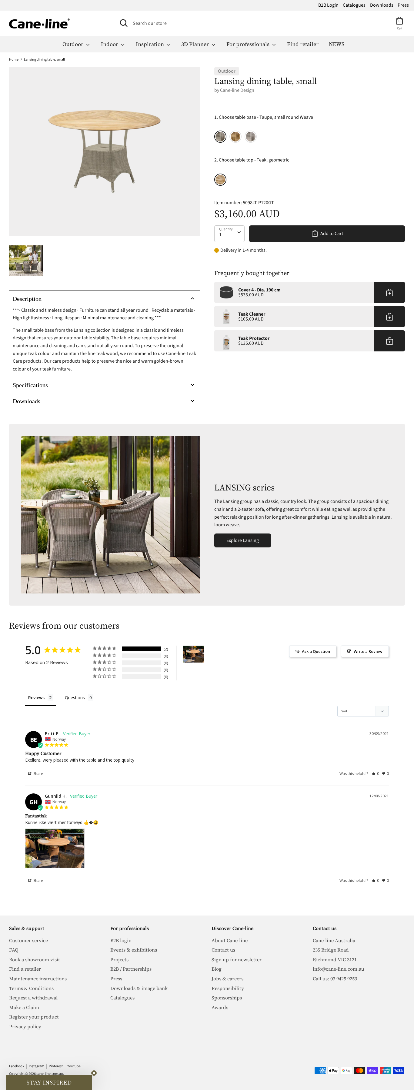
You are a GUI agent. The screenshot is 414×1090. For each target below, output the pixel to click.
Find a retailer (25, 968)
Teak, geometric (220, 180)
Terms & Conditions (31, 988)
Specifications (30, 385)
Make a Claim (24, 1007)
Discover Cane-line (232, 928)
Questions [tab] (75, 697)
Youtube (74, 1066)
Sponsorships (227, 997)
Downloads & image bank (139, 988)
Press (403, 5)
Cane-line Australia (334, 940)
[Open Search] (124, 23)
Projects (119, 959)
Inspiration (150, 44)
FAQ (13, 949)
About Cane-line (230, 940)
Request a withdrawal (33, 997)
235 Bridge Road (331, 949)
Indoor (110, 44)
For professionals (248, 44)
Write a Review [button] (368, 651)
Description (27, 298)
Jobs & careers (227, 978)
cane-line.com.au (49, 1073)
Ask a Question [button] (316, 651)
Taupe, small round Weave (220, 137)
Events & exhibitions (133, 949)
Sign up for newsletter (237, 959)
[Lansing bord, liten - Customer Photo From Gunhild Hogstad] (193, 654)
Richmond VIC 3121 (335, 959)
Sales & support (26, 928)
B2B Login (328, 5)
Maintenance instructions (38, 978)
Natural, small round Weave (235, 137)
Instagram (36, 1066)
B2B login (121, 940)
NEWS (336, 44)
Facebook (16, 1066)
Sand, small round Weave (251, 137)
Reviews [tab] (36, 697)
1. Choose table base (263, 117)
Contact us (223, 949)
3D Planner (195, 44)
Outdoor (73, 44)
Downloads (381, 5)
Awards (220, 1007)
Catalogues (354, 5)
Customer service (28, 940)
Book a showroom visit (34, 959)
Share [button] (37, 773)
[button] (375, 773)
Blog (217, 968)
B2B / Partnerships (131, 968)
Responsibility (228, 988)
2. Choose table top (251, 160)
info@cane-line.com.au (338, 968)
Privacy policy (25, 1026)
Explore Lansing (242, 540)
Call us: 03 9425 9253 (335, 978)
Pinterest (56, 1066)
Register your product (34, 1016)
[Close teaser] (94, 1073)
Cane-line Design (237, 90)
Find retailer (303, 44)
